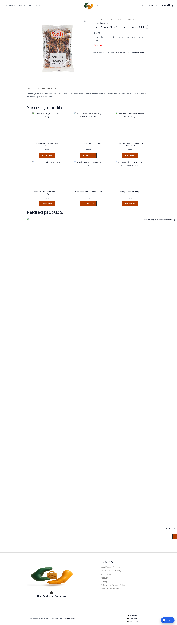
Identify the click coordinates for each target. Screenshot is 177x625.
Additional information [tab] (47, 88)
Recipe (37, 6)
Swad (107, 19)
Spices (102, 23)
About (144, 6)
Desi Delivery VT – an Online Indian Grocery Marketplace (111, 571)
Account (104, 577)
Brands (101, 19)
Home (95, 19)
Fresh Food (22, 6)
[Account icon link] (172, 6)
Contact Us (153, 6)
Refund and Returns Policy (113, 585)
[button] (14, 6)
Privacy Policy (107, 581)
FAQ (30, 6)
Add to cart (47, 155)
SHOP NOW (9, 6)
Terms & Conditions (110, 588)
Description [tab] (31, 88)
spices (137, 52)
